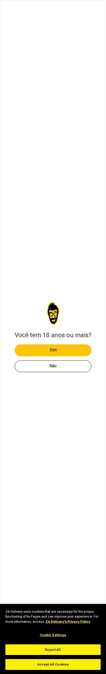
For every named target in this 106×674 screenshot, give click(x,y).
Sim (53, 349)
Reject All (53, 650)
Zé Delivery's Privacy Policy (68, 622)
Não (53, 365)
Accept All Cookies (53, 664)
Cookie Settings (53, 635)
